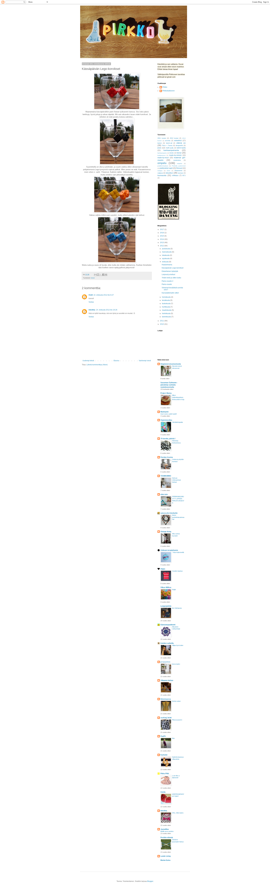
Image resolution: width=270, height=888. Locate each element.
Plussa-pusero (177, 720)
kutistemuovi (162, 155)
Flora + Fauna (167, 145)
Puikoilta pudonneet (179, 166)
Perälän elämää (166, 837)
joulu (159, 148)
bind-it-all (169, 143)
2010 (162, 324)
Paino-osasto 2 (167, 281)
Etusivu (116, 361)
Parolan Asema (166, 457)
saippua (160, 173)
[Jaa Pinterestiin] (106, 274)
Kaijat (174, 589)
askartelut (178, 141)
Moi (173, 738)
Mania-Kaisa (165, 860)
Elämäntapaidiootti (167, 625)
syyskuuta (166, 258)
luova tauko (176, 664)
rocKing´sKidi (165, 718)
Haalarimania (167, 265)
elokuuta (165, 262)
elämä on (181, 143)
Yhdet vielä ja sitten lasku (171, 278)
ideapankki (179, 145)
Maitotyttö (164, 412)
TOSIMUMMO (165, 476)
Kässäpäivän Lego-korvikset (172, 268)
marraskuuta (167, 252)
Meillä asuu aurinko (167, 831)
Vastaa (91, 302)
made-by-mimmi (175, 155)
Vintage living (165, 532)
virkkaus (175, 175)
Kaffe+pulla (169, 148)
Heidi (91, 295)
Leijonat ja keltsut (168, 274)
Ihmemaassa (165, 699)
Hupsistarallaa (166, 420)
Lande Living (165, 856)
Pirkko (164, 87)
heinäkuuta (166, 297)
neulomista (177, 160)
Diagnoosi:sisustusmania (170, 364)
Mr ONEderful (177, 608)
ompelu (162, 163)
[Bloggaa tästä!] (98, 274)
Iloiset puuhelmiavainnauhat (178, 517)
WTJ (184, 175)
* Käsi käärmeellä (178, 552)
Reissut (179, 168)
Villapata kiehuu (166, 680)
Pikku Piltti (164, 774)
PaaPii (163, 736)
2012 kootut (174, 138)
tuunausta (162, 175)
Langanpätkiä (165, 606)
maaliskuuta (167, 310)
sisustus (169, 173)
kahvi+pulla (181, 148)
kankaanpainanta (171, 150)
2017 (162, 229)
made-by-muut (163, 158)
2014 (162, 239)
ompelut (179, 163)
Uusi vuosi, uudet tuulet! (168, 414)
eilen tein (164, 494)
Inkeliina (92, 310)
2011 (162, 321)
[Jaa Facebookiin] (103, 274)
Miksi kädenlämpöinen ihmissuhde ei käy (178, 397)
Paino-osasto (167, 284)
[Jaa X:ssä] (100, 274)
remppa (160, 170)
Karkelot (163, 755)
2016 (162, 233)
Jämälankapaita (177, 422)
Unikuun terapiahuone (169, 550)
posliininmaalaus (163, 166)
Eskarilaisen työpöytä (170, 271)
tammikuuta (166, 317)
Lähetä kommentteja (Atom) (97, 365)
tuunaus (180, 173)
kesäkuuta (166, 300)
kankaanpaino (162, 153)
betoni (160, 143)
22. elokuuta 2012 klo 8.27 (104, 295)
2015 (162, 236)
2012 (162, 246)
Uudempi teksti (88, 361)
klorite (172, 153)
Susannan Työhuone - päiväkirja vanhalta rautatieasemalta (169, 385)
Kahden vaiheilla (167, 643)
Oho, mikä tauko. (178, 813)
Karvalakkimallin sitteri (170, 293)
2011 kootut (162, 138)
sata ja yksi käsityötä (168, 513)
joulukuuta (166, 249)
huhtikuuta (166, 307)
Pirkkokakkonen (168, 91)
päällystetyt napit (166, 168)
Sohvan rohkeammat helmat (176, 480)
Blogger (150, 881)
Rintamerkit (178, 170)
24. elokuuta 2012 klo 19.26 (106, 310)
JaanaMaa (164, 829)
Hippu (162, 569)
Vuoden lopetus (177, 571)
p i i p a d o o (165, 662)
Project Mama (166, 393)
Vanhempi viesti (145, 361)
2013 (162, 242)
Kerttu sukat (176, 701)
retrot (168, 170)
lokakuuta (166, 255)
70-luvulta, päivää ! (168, 439)
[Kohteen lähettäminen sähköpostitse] (95, 274)
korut (92, 278)
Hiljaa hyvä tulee (177, 645)
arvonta (167, 140)
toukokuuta (166, 304)
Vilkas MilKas (165, 587)
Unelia (163, 792)
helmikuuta (166, 313)
